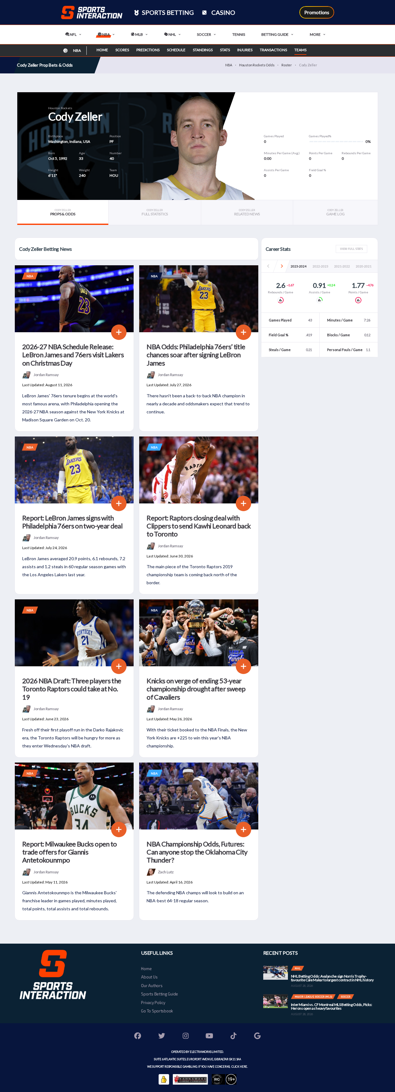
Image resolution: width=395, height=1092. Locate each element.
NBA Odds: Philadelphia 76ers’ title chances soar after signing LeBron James (196, 354)
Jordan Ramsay (46, 374)
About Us (149, 976)
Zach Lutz (166, 871)
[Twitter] (161, 1036)
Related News (247, 212)
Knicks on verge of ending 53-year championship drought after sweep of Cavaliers (196, 688)
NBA (106, 34)
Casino (222, 12)
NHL (172, 34)
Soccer (204, 34)
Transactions (273, 50)
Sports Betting (167, 12)
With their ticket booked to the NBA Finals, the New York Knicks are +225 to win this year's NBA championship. (197, 737)
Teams (300, 50)
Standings (203, 50)
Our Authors (151, 985)
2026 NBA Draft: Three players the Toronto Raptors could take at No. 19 (71, 688)
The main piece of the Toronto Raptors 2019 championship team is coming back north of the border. (192, 574)
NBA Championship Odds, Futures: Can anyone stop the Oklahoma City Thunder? (197, 852)
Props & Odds (62, 212)
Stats (225, 50)
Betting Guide (275, 34)
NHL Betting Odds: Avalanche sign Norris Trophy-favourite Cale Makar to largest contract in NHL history (332, 978)
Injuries (244, 50)
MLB (139, 34)
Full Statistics (155, 212)
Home (102, 50)
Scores (122, 50)
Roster (286, 65)
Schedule (176, 50)
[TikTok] (233, 1036)
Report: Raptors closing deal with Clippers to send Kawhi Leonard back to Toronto (199, 526)
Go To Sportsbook (157, 1010)
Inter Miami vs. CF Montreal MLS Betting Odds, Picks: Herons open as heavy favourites (331, 1006)
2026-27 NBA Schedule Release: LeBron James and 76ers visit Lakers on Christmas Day (73, 354)
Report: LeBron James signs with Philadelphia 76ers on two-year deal (72, 522)
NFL (73, 34)
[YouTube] (209, 1036)
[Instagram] (185, 1036)
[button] (281, 266)
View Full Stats (351, 248)
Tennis (238, 34)
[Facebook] (138, 1036)
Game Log (335, 212)
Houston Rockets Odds (257, 65)
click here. (239, 1066)
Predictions (148, 50)
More (315, 34)
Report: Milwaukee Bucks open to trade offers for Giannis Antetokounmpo (69, 852)
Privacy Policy (153, 1002)
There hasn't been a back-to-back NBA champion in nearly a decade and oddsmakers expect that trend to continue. (198, 403)
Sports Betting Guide (159, 993)
